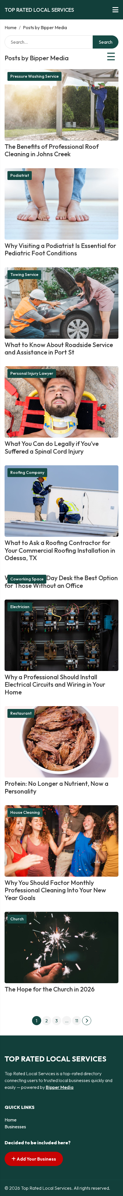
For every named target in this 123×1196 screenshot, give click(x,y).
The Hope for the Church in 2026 (50, 989)
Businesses (15, 1126)
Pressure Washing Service (34, 76)
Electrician (19, 606)
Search (105, 42)
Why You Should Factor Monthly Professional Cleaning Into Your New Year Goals (55, 890)
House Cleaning (25, 812)
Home (11, 27)
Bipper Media (60, 1087)
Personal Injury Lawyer (31, 373)
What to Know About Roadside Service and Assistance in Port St (59, 348)
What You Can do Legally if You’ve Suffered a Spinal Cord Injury (52, 447)
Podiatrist (19, 175)
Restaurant (20, 713)
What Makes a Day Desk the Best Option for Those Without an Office (61, 581)
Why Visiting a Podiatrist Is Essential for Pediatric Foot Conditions (60, 249)
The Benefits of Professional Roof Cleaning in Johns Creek (52, 150)
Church (17, 918)
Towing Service (24, 274)
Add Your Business (36, 1159)
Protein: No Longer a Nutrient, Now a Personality (56, 787)
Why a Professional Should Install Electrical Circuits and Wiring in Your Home (55, 684)
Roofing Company (27, 472)
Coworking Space (26, 579)
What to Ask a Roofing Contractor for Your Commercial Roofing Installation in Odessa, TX (60, 550)
